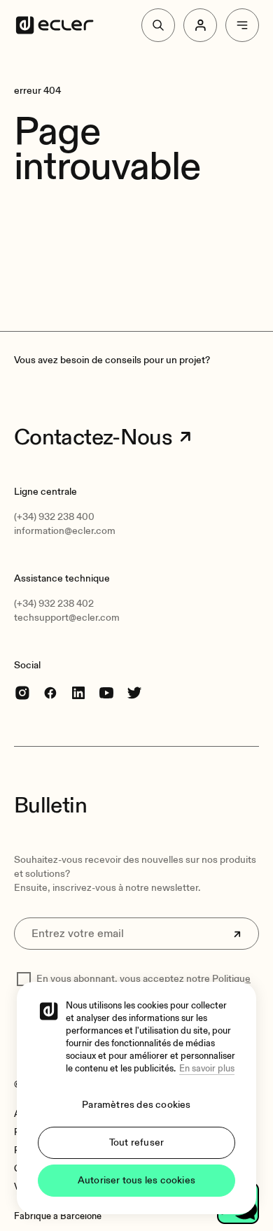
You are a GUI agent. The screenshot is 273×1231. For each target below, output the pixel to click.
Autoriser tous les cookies (136, 1180)
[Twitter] (134, 692)
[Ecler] (54, 25)
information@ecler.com (64, 531)
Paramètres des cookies (136, 1105)
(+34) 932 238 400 (54, 517)
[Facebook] (50, 692)
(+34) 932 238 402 (54, 604)
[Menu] (242, 25)
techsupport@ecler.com (67, 618)
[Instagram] (22, 692)
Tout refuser (136, 1142)
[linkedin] (78, 692)
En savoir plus (206, 1068)
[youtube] (106, 692)
